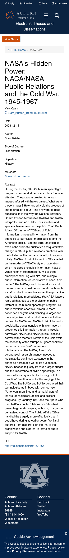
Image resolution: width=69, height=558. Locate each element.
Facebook (43, 502)
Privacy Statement (24, 551)
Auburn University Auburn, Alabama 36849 (16, 506)
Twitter (41, 506)
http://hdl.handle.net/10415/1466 (24, 446)
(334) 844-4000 (14, 514)
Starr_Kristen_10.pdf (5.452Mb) (27, 113)
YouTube (42, 514)
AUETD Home (17, 50)
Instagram (43, 510)
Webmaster (12, 523)
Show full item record (18, 176)
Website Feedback (16, 519)
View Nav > (11, 39)
